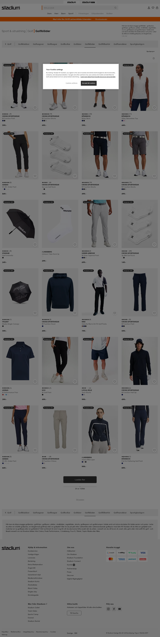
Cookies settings (71, 83)
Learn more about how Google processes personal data (97, 77)
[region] (81, 76)
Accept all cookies (88, 83)
